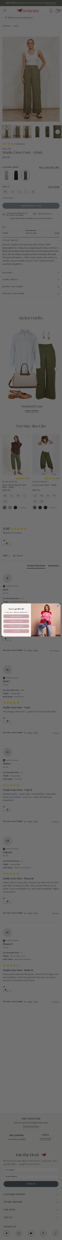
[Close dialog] (58, 606)
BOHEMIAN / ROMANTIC (16, 626)
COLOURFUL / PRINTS (16, 621)
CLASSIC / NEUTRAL (16, 616)
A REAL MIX (16, 631)
